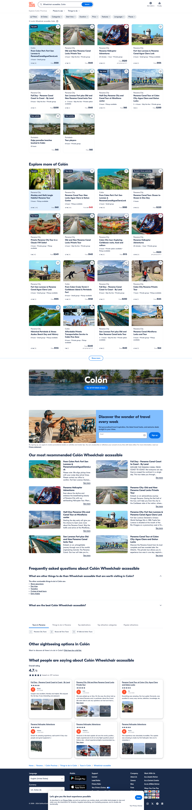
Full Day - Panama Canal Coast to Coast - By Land (50, 682)
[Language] (150, 3)
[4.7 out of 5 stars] (35, 675)
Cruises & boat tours (39, 591)
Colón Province (51, 766)
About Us (133, 777)
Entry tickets (35, 594)
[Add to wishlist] (58, 27)
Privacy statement (35, 447)
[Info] (57, 21)
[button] (44, 45)
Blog (132, 784)
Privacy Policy (96, 784)
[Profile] (159, 3)
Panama (39, 766)
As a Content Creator (151, 780)
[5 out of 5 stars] (50, 685)
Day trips (34, 586)
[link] (44, 45)
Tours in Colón (85, 766)
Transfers (34, 589)
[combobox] (60, 4)
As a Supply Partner (151, 777)
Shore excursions (37, 584)
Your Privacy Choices (99, 787)
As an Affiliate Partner (151, 784)
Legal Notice (96, 780)
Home (31, 766)
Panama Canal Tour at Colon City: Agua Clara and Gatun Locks (140, 683)
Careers (133, 780)
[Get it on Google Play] (78, 778)
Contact (94, 777)
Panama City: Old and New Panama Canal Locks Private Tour (95, 683)
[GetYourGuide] (32, 4)
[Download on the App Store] (78, 787)
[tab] (39, 625)
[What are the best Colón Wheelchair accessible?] (160, 605)
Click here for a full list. (73, 650)
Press (132, 787)
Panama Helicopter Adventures (43, 724)
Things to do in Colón (68, 766)
